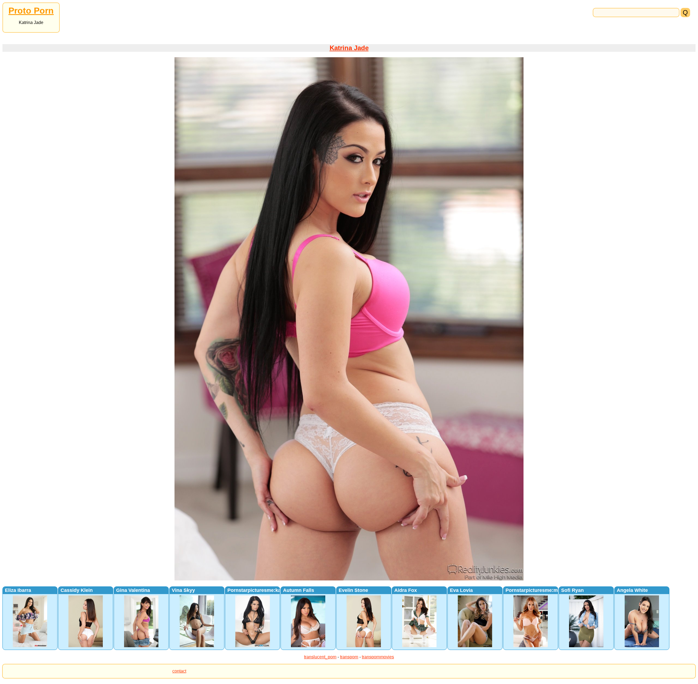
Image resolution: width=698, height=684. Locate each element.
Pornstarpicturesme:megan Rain (543, 590)
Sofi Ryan (572, 590)
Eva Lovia (461, 590)
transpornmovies (378, 657)
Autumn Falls (298, 590)
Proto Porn (31, 11)
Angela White (632, 590)
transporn (349, 657)
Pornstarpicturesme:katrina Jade (265, 590)
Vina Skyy (183, 590)
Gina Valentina (133, 590)
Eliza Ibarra (18, 590)
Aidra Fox (405, 590)
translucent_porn (320, 657)
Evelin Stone (353, 590)
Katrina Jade (349, 48)
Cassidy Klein (77, 590)
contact (179, 671)
